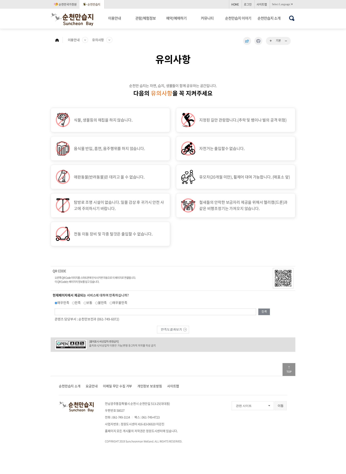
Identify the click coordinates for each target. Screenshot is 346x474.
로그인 (248, 4)
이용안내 (114, 18)
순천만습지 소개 (269, 18)
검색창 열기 (291, 18)
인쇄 (258, 41)
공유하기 (247, 41)
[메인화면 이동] (59, 40)
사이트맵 (261, 4)
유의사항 (98, 39)
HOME (235, 4)
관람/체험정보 (145, 18)
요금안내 (92, 386)
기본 (278, 40)
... (271, 41)
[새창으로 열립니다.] (173, 329)
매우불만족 (119, 302)
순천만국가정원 (68, 4)
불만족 (102, 302)
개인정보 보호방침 (149, 386)
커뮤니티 (207, 18)
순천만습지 (94, 4)
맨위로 (289, 369)
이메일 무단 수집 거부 (117, 386)
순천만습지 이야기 (238, 18)
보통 (89, 302)
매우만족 (63, 302)
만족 (78, 302)
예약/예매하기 (176, 18)
